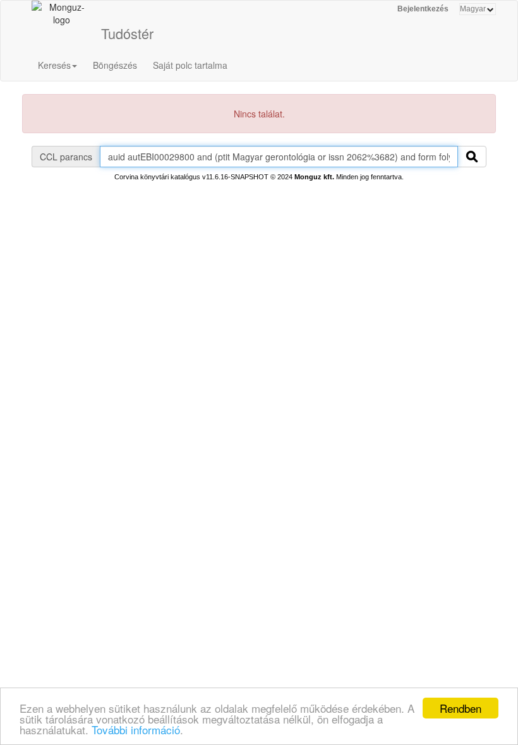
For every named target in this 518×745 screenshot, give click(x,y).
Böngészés (115, 65)
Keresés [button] (54, 65)
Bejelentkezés (423, 8)
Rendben (460, 708)
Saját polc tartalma (190, 65)
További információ (136, 729)
